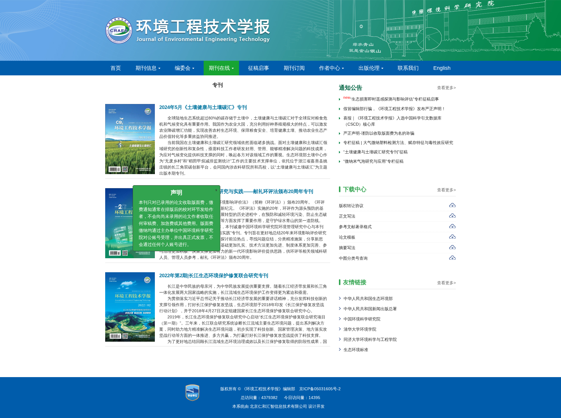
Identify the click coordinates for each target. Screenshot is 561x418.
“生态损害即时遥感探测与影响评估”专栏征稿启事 (391, 96)
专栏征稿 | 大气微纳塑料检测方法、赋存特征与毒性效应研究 (398, 140)
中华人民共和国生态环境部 (368, 298)
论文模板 (347, 237)
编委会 (183, 68)
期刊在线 (219, 68)
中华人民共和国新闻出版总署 (370, 308)
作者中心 (329, 68)
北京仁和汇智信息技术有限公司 (278, 406)
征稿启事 (258, 68)
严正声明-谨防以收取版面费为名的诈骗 (378, 130)
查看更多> (446, 87)
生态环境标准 (356, 349)
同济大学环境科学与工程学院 (370, 339)
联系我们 (408, 68)
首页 (115, 68)
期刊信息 (146, 68)
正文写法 (347, 216)
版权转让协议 (351, 205)
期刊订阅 (294, 68)
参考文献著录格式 (355, 226)
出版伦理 (369, 68)
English (442, 68)
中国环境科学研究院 (362, 319)
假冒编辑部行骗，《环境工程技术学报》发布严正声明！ (394, 106)
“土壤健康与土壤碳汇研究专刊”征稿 (375, 149)
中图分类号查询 (353, 258)
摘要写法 (347, 247)
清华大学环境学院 (360, 329)
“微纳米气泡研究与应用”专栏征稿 (373, 158)
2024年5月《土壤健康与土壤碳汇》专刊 (203, 107)
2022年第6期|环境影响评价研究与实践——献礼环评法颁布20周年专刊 (236, 191)
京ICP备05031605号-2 (320, 388)
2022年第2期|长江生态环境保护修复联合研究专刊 (213, 275)
